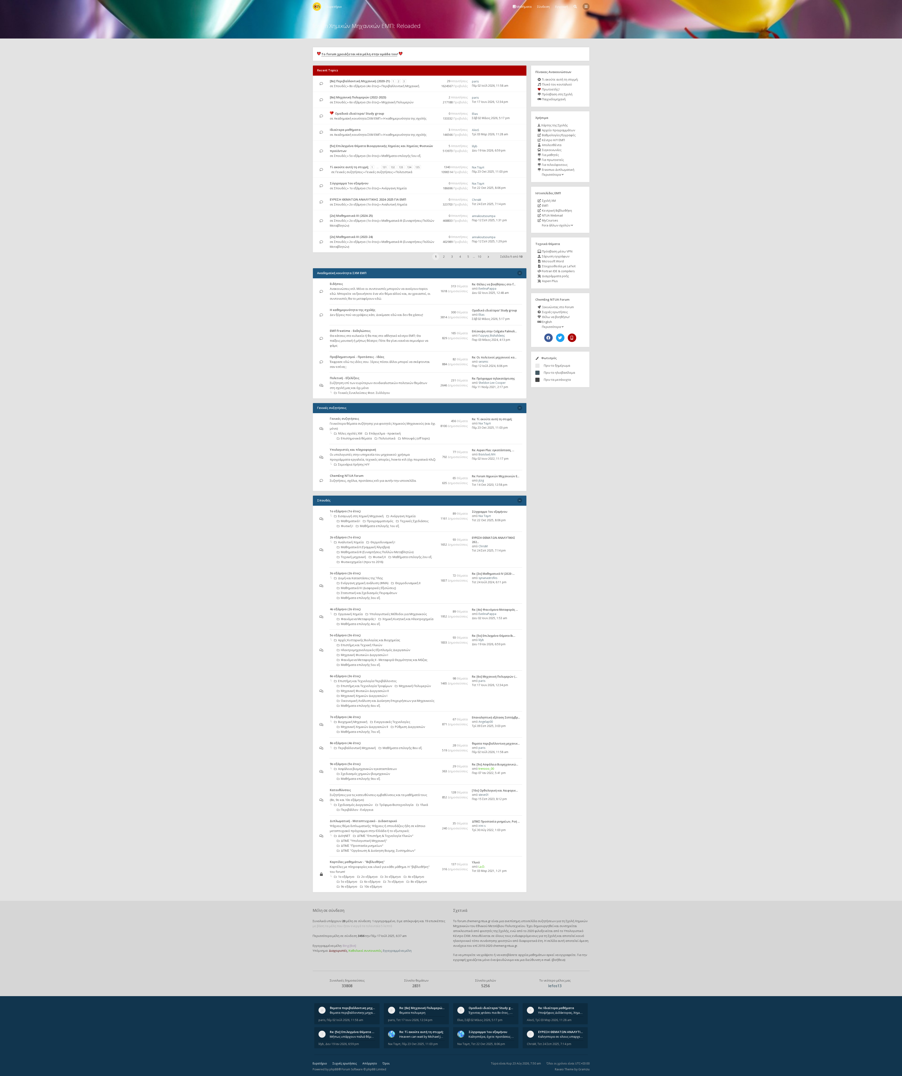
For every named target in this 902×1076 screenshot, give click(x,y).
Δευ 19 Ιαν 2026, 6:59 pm (488, 150)
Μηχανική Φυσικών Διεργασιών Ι (364, 655)
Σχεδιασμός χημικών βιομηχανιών (365, 774)
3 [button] (452, 257)
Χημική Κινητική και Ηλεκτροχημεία (407, 619)
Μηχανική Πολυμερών (397, 102)
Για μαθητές (550, 155)
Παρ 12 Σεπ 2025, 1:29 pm (489, 241)
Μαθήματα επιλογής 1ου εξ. (380, 526)
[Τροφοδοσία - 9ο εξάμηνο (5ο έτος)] (433, 764)
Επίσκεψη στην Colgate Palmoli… (494, 331)
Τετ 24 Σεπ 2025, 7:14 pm (489, 204)
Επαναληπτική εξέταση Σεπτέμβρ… (496, 717)
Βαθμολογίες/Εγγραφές (558, 135)
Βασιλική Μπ (487, 454)
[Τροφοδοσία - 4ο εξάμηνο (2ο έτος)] (433, 609)
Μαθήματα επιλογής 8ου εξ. (402, 748)
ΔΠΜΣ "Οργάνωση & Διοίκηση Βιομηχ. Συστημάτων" (378, 850)
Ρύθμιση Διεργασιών (410, 727)
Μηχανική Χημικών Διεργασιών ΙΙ (364, 727)
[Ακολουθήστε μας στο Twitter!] (560, 338)
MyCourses (549, 220)
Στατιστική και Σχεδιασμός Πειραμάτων (369, 593)
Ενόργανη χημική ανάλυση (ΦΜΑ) (364, 583)
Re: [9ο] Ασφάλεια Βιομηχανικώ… (495, 764)
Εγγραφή (561, 6)
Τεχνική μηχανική (353, 557)
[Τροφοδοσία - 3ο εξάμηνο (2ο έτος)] (433, 573)
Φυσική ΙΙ (379, 557)
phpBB (333, 1069)
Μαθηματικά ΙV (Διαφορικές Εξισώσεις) (368, 588)
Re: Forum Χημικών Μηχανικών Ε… (495, 476)
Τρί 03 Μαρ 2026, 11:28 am (490, 134)
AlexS (475, 130)
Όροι (386, 1063)
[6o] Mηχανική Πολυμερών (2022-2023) (358, 97)
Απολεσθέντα (551, 145)
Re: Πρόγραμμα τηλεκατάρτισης (493, 379)
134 (409, 167)
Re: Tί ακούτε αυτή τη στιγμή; (492, 419)
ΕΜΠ (544, 205)
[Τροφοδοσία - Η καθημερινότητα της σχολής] (433, 310)
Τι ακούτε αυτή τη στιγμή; (559, 79)
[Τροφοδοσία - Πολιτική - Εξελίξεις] (433, 378)
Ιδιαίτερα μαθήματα (345, 130)
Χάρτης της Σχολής (554, 125)
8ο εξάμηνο (419, 881)
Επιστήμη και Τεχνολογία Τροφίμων (366, 686)
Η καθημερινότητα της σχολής (404, 118)
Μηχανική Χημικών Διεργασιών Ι (364, 696)
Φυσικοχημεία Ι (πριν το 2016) (362, 562)
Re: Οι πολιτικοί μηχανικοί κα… (494, 357)
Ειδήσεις (336, 284)
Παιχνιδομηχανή (553, 99)
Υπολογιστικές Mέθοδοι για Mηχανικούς (398, 614)
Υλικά (424, 805)
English (546, 322)
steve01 (483, 795)
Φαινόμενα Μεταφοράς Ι (358, 619)
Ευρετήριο (320, 1063)
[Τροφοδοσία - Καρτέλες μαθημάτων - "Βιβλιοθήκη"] (433, 862)
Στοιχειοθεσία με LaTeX (558, 266)
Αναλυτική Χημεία (394, 204)
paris (475, 81)
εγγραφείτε (567, 955)
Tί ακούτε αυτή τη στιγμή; (349, 167)
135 (417, 167)
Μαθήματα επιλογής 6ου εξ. (361, 705)
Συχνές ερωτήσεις (554, 312)
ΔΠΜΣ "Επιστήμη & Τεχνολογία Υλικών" (385, 836)
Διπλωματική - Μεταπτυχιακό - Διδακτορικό (363, 821)
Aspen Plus (549, 281)
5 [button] (468, 257)
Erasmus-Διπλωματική (557, 169)
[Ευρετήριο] (317, 6)
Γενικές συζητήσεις (349, 172)
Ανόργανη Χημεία (394, 188)
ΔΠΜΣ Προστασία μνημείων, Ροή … (496, 822)
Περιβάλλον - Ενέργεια (357, 810)
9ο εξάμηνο (349, 886)
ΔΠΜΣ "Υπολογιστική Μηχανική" (364, 841)
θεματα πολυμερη (412, 1012)
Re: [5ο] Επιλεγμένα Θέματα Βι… (493, 636)
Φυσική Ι (347, 526)
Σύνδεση (543, 6)
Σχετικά (460, 910)
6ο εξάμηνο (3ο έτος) (364, 102)
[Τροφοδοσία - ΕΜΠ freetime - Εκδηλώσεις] (433, 331)
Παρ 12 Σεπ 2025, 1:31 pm (489, 220)
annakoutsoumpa (483, 216)
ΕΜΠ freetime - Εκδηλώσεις (350, 331)
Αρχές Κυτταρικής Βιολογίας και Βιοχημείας (369, 640)
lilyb (474, 146)
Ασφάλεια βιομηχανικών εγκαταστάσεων (367, 769)
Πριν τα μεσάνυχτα (557, 379)
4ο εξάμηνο (416, 876)
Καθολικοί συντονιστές (365, 950)
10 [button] (479, 257)
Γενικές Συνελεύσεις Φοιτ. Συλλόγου (364, 393)
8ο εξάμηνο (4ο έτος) (364, 86)
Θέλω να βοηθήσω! (555, 317)
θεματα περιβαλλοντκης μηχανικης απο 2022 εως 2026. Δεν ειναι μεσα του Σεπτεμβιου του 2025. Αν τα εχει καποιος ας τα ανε (352, 1012)
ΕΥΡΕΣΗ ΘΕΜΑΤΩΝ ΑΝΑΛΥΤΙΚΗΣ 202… (566, 1032)
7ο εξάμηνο (395, 881)
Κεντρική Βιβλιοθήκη (556, 210)
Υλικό (476, 862)
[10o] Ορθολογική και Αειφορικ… (495, 790)
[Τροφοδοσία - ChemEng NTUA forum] (433, 476)
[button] (488, 256)
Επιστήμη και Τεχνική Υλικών (361, 645)
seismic (483, 362)
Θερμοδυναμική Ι (382, 542)
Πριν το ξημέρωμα (557, 365)
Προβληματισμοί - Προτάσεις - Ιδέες (357, 357)
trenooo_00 (486, 769)
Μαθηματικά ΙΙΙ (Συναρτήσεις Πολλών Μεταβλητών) (377, 552)
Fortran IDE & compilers (558, 271)
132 (393, 167)
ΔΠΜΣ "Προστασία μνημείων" (362, 845)
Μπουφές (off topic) (416, 438)
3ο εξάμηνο (393, 876)
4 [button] (460, 257)
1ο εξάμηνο (346, 876)
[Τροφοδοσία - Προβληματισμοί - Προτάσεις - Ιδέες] (433, 357)
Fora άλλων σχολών (556, 225)
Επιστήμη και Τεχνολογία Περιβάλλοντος (367, 681)
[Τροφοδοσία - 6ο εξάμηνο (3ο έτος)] (433, 676)
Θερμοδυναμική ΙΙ (407, 583)
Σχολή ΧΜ (548, 200)
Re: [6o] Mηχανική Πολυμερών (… (494, 677)
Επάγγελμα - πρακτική (385, 433)
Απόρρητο (369, 1063)
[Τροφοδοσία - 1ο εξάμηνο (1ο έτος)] (433, 511)
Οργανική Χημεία (350, 614)
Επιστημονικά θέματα (356, 438)
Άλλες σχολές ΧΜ (350, 433)
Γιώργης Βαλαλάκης (491, 336)
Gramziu (584, 1069)
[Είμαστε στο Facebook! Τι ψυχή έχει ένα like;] (548, 338)
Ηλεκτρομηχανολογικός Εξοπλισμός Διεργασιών (375, 650)
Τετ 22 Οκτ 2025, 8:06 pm (489, 188)
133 (401, 167)
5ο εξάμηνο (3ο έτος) (364, 156)
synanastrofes (487, 578)
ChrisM (476, 200)
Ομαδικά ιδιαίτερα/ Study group (359, 113)
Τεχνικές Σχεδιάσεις (414, 521)
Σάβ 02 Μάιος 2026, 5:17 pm (491, 118)
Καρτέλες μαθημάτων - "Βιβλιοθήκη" (357, 862)
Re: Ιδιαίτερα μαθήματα (556, 1008)
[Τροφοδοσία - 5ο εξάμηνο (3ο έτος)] (433, 635)
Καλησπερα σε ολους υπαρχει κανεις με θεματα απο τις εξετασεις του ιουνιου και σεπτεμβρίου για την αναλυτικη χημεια (561, 1036)
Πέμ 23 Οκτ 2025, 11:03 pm (490, 172)
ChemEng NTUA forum (346, 476)
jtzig (481, 480)
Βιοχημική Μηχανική (352, 722)
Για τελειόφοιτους (554, 165)
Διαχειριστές (338, 950)
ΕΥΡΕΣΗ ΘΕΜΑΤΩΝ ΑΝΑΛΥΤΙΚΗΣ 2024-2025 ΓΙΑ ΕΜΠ (368, 199)
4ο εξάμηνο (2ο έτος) (345, 609)
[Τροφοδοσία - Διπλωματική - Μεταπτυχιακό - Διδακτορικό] (433, 821)
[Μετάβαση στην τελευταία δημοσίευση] (321, 83)
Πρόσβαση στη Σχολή (556, 94)
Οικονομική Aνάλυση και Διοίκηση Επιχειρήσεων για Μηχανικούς (387, 701)
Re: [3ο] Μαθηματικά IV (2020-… (493, 574)
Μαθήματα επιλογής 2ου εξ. (412, 557)
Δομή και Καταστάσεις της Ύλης (360, 578)
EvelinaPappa (487, 289)
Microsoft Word (552, 261)
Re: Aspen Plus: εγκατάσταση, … (493, 450)
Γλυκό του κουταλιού (556, 84)
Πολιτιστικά (404, 172)
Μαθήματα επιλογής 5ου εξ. (401, 156)
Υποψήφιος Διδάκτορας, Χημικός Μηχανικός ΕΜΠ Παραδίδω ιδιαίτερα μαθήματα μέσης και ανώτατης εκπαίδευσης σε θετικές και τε (561, 1012)
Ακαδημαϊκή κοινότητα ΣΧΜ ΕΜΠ (357, 118)
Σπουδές (340, 86)
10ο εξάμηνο (373, 886)
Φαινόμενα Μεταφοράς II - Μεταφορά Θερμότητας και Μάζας (384, 660)
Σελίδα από (511, 257)
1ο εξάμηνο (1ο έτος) (364, 188)
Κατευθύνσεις (340, 790)
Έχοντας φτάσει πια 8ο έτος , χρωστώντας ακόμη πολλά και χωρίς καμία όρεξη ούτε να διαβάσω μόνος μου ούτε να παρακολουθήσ (491, 1012)
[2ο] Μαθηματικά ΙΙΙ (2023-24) (351, 237)
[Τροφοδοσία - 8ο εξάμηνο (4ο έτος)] (433, 743)
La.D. (481, 867)
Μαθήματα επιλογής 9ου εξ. (361, 779)
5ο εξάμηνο (349, 881)
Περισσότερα (551, 174)
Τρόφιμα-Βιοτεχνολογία (396, 805)
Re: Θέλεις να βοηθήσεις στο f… (494, 284)
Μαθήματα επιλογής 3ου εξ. (361, 598)
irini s (482, 826)
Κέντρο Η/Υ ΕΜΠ (553, 140)
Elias (475, 114)
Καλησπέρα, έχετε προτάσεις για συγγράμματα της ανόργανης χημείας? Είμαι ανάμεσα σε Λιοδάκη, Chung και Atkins (491, 1036)
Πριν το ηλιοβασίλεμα (559, 372)
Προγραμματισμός (380, 521)
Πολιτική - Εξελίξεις (344, 378)
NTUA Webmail (552, 215)
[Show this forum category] (519, 273)
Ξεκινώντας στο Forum (557, 307)
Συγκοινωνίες (551, 150)
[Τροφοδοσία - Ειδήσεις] (433, 284)
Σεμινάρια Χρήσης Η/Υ (353, 464)
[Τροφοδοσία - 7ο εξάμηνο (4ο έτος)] (433, 717)
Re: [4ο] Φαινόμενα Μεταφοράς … (495, 610)
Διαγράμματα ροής (555, 276)
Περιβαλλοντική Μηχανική (400, 86)
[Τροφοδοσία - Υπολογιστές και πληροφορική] (433, 450)
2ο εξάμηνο (369, 876)
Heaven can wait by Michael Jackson (422, 1036)
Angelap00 (485, 722)
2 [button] (444, 257)
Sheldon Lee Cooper (492, 383)
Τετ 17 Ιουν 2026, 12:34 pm (490, 102)
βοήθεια (558, 960)
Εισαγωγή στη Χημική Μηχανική (361, 516)
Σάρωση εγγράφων (555, 256)
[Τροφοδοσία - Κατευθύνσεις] (433, 790)
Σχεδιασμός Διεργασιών (355, 805)
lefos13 (555, 985)
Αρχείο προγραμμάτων (558, 130)
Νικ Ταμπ (478, 167)
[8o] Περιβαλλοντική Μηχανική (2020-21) (360, 81)
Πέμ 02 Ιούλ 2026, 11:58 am (490, 86)
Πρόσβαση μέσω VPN (556, 251)
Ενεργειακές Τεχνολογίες (392, 722)
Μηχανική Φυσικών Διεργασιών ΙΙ (365, 691)
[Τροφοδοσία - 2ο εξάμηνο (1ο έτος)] (433, 537)
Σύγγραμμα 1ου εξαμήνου (349, 183)
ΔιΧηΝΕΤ (344, 836)
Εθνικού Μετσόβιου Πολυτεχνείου (500, 926)
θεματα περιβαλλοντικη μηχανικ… (496, 744)
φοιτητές (486, 931)
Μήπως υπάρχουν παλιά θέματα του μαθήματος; (352, 1036)
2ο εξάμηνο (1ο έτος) (364, 204)
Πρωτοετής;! (550, 89)
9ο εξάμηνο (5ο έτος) (345, 764)
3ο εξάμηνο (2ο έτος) (345, 573)
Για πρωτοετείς (552, 160)
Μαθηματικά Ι (350, 521)
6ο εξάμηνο (372, 881)
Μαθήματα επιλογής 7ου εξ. (361, 732)
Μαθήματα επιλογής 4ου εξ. (361, 624)
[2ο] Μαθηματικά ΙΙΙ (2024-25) (351, 216)
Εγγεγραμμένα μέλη (397, 950)
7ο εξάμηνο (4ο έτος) (345, 717)
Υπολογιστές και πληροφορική (353, 449)
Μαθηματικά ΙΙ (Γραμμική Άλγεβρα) (365, 547)
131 (384, 167)
